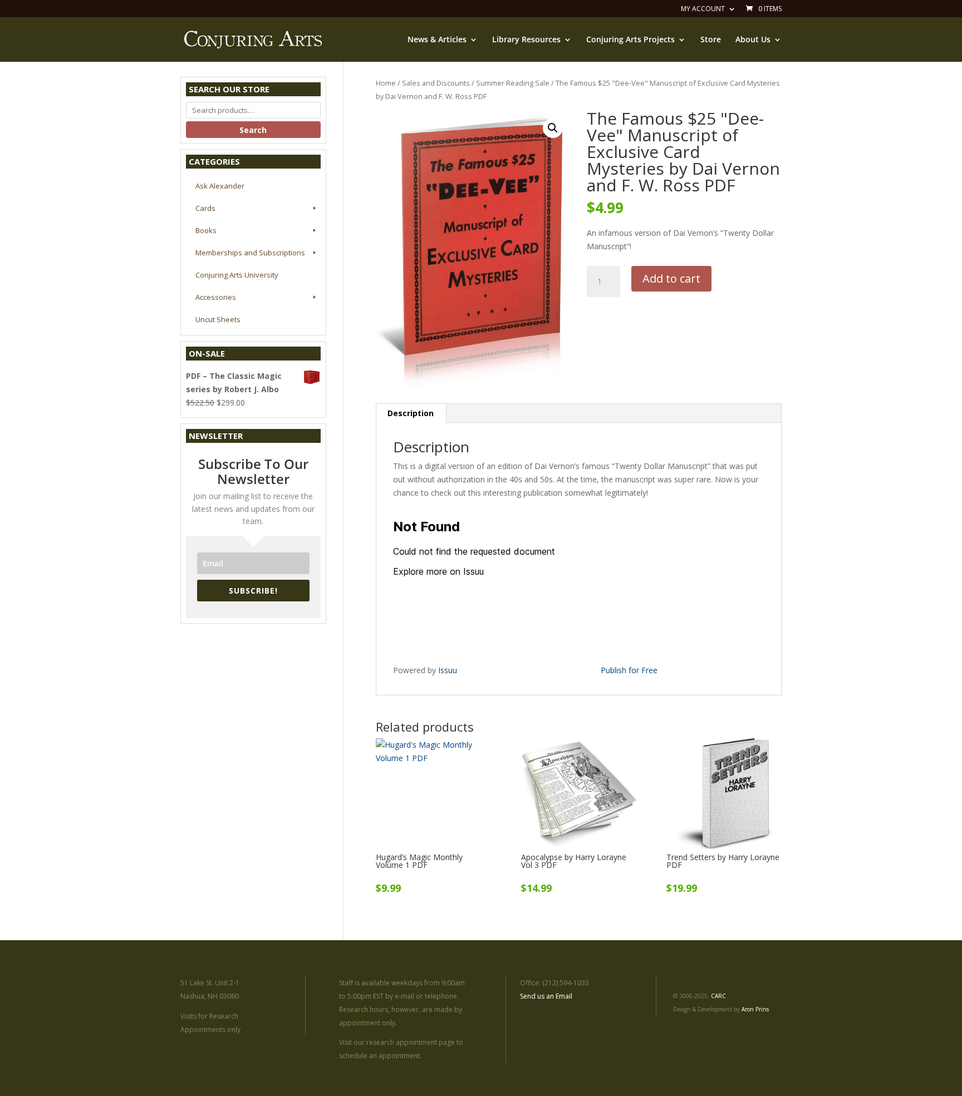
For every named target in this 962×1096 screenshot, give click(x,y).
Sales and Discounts (436, 83)
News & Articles (437, 40)
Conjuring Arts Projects (630, 40)
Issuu (447, 670)
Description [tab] (410, 413)
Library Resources (526, 40)
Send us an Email (546, 996)
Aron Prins (755, 1009)
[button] (553, 128)
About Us (752, 40)
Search (253, 130)
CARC (718, 996)
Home (386, 83)
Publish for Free (629, 670)
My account (703, 9)
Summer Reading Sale (512, 83)
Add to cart (671, 278)
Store (710, 40)
